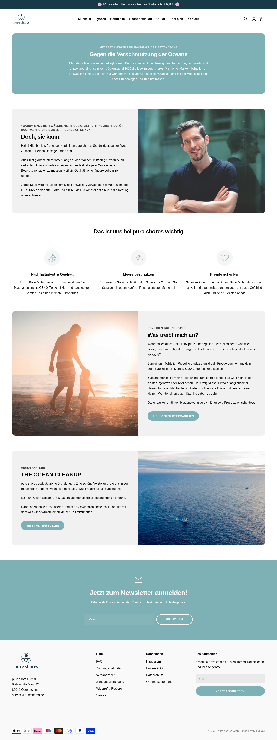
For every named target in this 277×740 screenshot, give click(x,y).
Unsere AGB (154, 668)
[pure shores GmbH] (21, 19)
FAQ (99, 661)
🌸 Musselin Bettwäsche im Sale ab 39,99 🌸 (139, 4)
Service (101, 695)
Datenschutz (154, 675)
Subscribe (174, 619)
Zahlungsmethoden (109, 668)
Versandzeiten (106, 675)
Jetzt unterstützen (42, 525)
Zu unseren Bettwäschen (173, 416)
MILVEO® (259, 730)
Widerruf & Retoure (109, 688)
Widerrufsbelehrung (159, 681)
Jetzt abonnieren (230, 691)
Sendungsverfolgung (110, 681)
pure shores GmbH (229, 730)
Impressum (153, 661)
